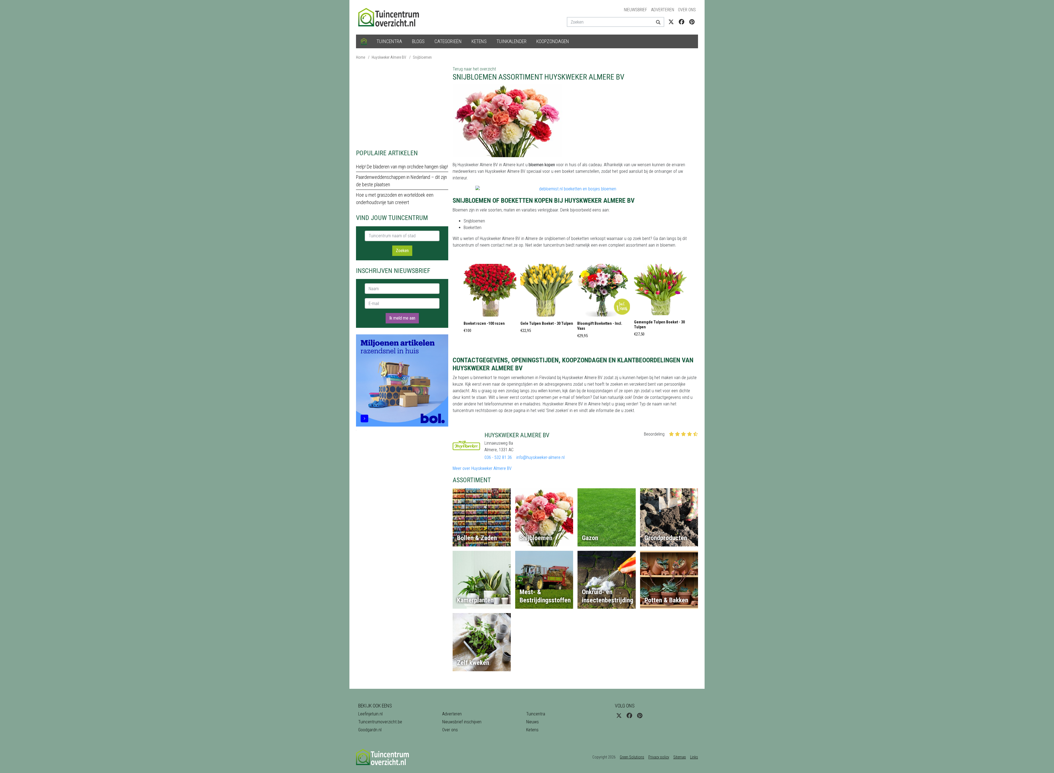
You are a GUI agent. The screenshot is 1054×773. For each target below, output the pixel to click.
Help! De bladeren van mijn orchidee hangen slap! (402, 167)
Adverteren (662, 9)
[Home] (364, 41)
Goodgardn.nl (370, 729)
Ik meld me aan (402, 318)
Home (360, 57)
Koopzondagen (552, 41)
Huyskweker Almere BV (389, 57)
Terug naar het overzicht (474, 69)
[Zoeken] (656, 22)
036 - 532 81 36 (498, 457)
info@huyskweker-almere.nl (540, 457)
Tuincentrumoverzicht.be (380, 721)
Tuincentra (389, 41)
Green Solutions (632, 757)
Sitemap (679, 757)
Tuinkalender (511, 41)
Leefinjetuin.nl (370, 713)
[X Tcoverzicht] (671, 22)
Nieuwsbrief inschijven (461, 721)
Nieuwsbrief (635, 9)
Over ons (687, 9)
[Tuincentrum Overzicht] (391, 16)
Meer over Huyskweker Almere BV (482, 468)
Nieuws (532, 721)
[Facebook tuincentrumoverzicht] (681, 22)
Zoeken (402, 250)
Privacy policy (658, 757)
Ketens (479, 41)
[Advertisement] (402, 104)
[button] (490, 300)
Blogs (418, 41)
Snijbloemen (422, 57)
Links (694, 757)
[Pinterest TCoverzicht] (692, 22)
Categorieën (448, 41)
